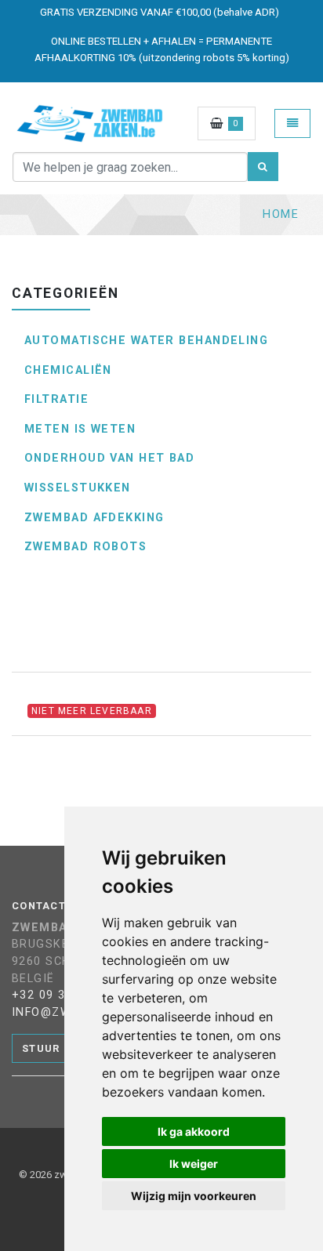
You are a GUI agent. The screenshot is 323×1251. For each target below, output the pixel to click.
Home (281, 214)
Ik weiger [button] (193, 1163)
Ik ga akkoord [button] (194, 1131)
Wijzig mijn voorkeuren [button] (193, 1195)
